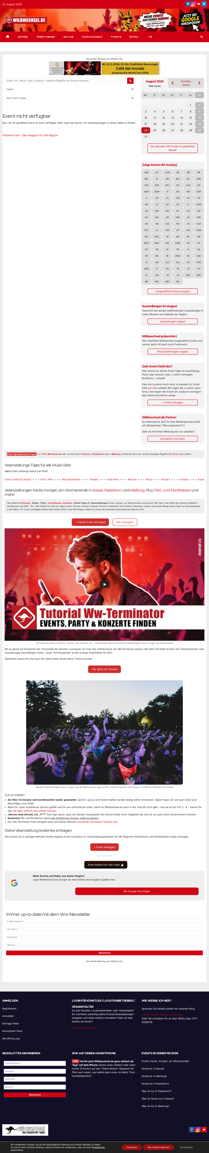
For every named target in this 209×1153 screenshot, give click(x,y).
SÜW (146, 268)
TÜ (188, 268)
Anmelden (8, 1016)
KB (157, 223)
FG (188, 198)
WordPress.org (11, 1038)
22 (190, 124)
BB (188, 172)
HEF (167, 211)
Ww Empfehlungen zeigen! (172, 351)
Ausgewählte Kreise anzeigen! (172, 291)
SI (146, 262)
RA (199, 249)
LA (157, 230)
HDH (157, 211)
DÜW (157, 191)
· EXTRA (133, 36)
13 (172, 117)
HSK (199, 217)
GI (157, 204)
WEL (157, 281)
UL (146, 275)
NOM (177, 243)
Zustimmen (131, 1147)
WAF (188, 275)
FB (157, 198)
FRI (146, 204)
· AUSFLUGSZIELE (91, 36)
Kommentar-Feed (12, 1031)
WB (146, 281)
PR (178, 249)
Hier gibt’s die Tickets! (104, 669)
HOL (157, 217)
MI (167, 236)
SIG (157, 262)
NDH (157, 243)
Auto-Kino (89, 479)
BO (188, 179)
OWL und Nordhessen (172, 490)
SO (188, 262)
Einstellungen (98, 1147)
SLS (178, 262)
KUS (199, 223)
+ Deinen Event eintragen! (90, 522)
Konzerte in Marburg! (154, 1076)
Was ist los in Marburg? (155, 1106)
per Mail (152, 387)
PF (167, 249)
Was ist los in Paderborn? (157, 1091)
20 (172, 124)
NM (167, 243)
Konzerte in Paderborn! (155, 1083)
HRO (178, 217)
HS (188, 217)
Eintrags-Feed (10, 1023)
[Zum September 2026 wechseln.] (199, 83)
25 (154, 130)
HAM (198, 204)
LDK (167, 230)
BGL (146, 179)
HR (167, 217)
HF (177, 211)
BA (178, 172)
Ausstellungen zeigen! (172, 321)
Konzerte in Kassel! (153, 1068)
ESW (199, 191)
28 (181, 130)
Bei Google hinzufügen (137, 891)
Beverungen (178, 454)
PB (157, 249)
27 (172, 130)
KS (188, 223)
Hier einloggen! (125, 522)
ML (188, 236)
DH (177, 185)
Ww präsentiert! (47, 479)
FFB (178, 198)
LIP (177, 230)
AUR (167, 172)
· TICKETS (115, 36)
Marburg (116, 454)
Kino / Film (23, 479)
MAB (199, 230)
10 (145, 117)
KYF (146, 230)
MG (146, 236)
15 (190, 117)
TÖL (167, 268)
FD (167, 198)
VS (178, 275)
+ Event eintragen (172, 402)
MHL (157, 236)
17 (145, 124)
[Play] (104, 584)
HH (188, 211)
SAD (199, 256)
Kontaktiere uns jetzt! (172, 438)
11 (155, 117)
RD (157, 256)
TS (178, 268)
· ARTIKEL (22, 36)
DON (146, 191)
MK (177, 236)
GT (177, 204)
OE (188, 243)
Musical (108, 479)
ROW (177, 256)
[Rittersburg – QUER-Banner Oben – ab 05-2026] (104, 970)
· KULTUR (67, 36)
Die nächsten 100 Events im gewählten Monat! (172, 148)
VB (167, 275)
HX (146, 223)
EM (188, 191)
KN (177, 223)
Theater (69, 479)
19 (163, 124)
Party (125, 479)
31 (145, 136)
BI (157, 179)
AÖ (156, 172)
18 (154, 124)
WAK (199, 275)
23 (199, 124)
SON (199, 262)
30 (199, 130)
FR (199, 198)
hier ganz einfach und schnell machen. (35, 810)
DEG (157, 185)
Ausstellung (180, 479)
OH (146, 249)
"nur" (49, 454)
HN (146, 217)
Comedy (160, 479)
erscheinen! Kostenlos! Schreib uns (97, 821)
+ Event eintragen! (104, 847)
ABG (146, 172)
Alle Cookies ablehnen (159, 1147)
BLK (178, 179)
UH (198, 268)
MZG (146, 243)
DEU (167, 185)
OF (198, 243)
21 (181, 124)
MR (198, 236)
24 (145, 130)
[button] (201, 36)
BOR (199, 179)
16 (199, 117)
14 (181, 117)
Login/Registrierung (83, 1027)
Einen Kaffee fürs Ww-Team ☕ (106, 864)
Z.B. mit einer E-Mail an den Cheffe (162, 1014)
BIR (167, 179)
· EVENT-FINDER (45, 36)
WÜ (177, 281)
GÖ (167, 204)
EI (167, 191)
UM (157, 275)
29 (190, 130)
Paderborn (98, 454)
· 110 (149, 36)
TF (157, 268)
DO (198, 185)
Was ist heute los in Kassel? (158, 1098)
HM (198, 211)
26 (163, 130)
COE (146, 185)
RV (188, 256)
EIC (177, 191)
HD (146, 211)
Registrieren (9, 1008)
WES (167, 281)
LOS (188, 230)
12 (163, 117)
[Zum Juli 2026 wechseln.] (172, 83)
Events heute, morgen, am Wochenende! (165, 1061)
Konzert (141, 479)
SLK (167, 262)
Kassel (86, 454)
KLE (167, 223)
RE (167, 256)
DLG (188, 185)
